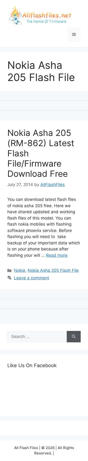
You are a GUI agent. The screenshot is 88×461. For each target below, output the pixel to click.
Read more (56, 255)
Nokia (19, 270)
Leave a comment (31, 277)
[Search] (74, 337)
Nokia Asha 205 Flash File (53, 270)
